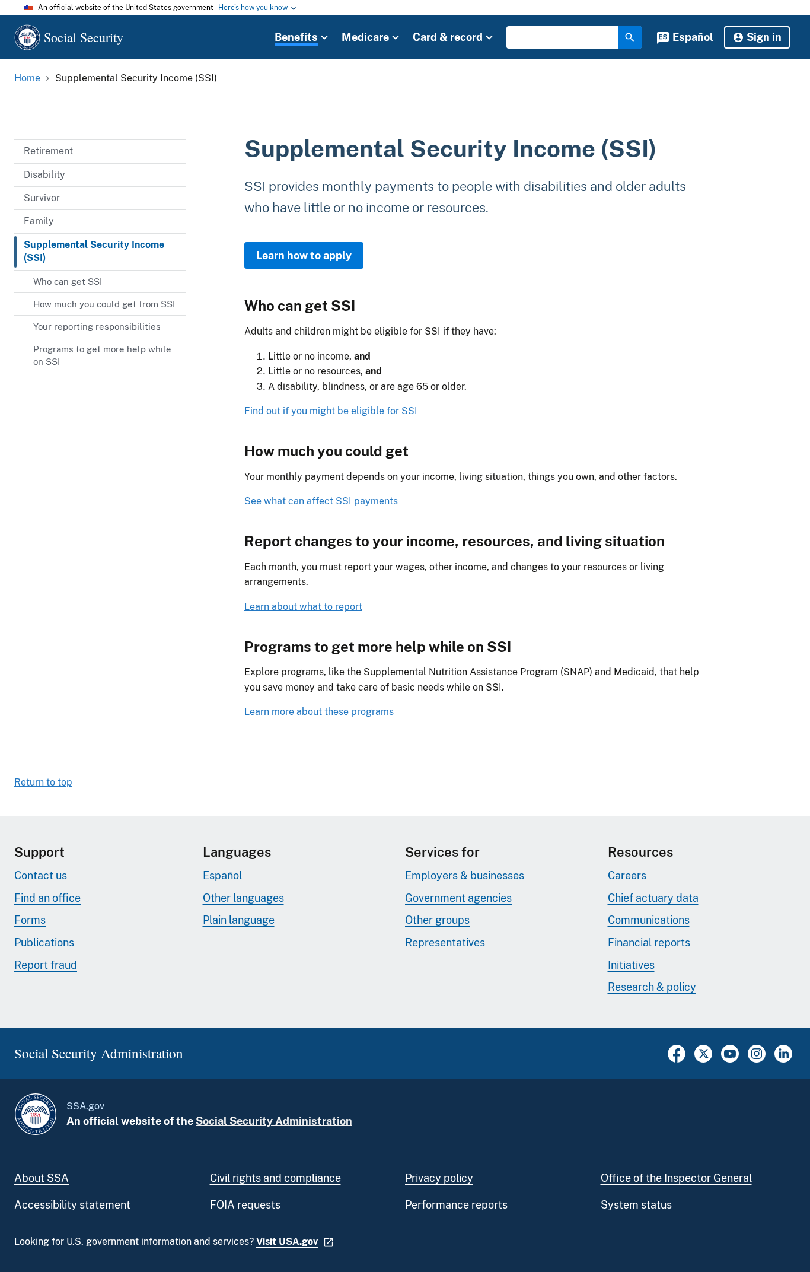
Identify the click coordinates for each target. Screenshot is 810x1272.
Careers (627, 875)
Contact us (40, 875)
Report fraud (45, 965)
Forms (30, 920)
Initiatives (631, 965)
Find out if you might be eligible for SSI (330, 410)
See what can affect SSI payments (321, 501)
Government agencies (458, 898)
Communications (649, 920)
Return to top (43, 782)
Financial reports (649, 942)
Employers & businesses (464, 875)
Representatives (445, 942)
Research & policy (652, 987)
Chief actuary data (653, 898)
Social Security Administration (274, 1121)
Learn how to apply (304, 255)
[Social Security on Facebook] (676, 1059)
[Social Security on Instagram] (757, 1059)
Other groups (437, 920)
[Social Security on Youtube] (730, 1059)
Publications (44, 942)
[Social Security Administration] (35, 1114)
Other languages (243, 898)
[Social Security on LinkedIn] (783, 1059)
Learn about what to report (303, 606)
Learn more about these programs (319, 711)
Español (692, 37)
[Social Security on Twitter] (703, 1059)
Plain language (239, 920)
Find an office (47, 898)
